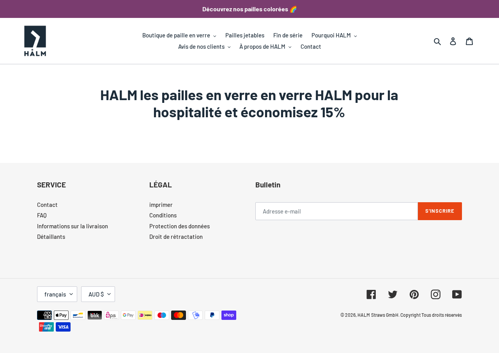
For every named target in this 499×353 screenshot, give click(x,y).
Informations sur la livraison (72, 225)
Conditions (163, 215)
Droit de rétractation (176, 236)
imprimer (161, 204)
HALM (363, 315)
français (55, 294)
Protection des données (179, 225)
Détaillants (51, 236)
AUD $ (96, 294)
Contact (47, 204)
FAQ (42, 215)
